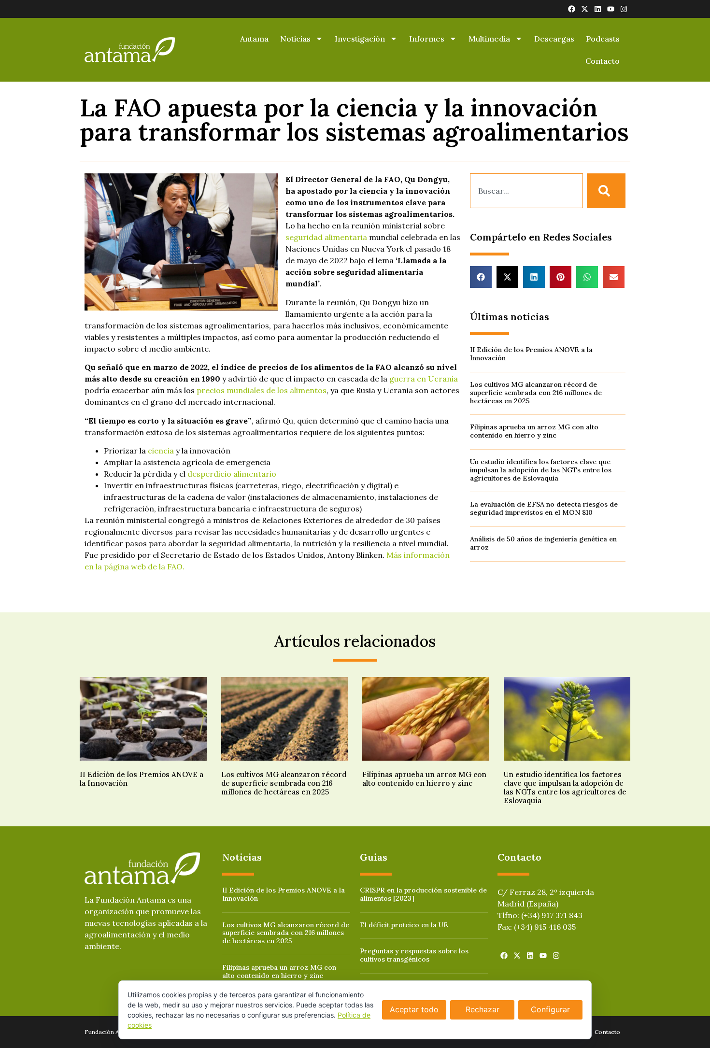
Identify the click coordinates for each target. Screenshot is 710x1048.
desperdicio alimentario (231, 474)
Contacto (602, 61)
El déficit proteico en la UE (404, 925)
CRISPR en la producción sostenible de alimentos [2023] (423, 894)
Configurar (550, 1009)
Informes (426, 38)
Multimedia (489, 38)
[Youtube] (610, 8)
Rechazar (482, 1009)
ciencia (161, 450)
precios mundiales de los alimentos (262, 390)
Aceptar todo (414, 1009)
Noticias (295, 38)
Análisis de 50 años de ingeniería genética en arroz (543, 543)
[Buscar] (606, 190)
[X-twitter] (584, 8)
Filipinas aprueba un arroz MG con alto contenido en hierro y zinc (534, 431)
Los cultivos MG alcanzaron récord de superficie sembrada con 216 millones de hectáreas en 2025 (536, 392)
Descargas (554, 38)
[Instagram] (623, 8)
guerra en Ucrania (423, 378)
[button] (481, 277)
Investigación (360, 38)
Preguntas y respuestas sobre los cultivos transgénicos (414, 955)
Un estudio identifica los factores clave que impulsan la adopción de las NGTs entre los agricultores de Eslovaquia (540, 469)
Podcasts (603, 38)
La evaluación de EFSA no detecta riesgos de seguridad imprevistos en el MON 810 (544, 508)
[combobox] (526, 190)
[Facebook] (571, 8)
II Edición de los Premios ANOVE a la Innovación (531, 353)
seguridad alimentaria (326, 237)
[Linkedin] (597, 8)
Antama (254, 38)
